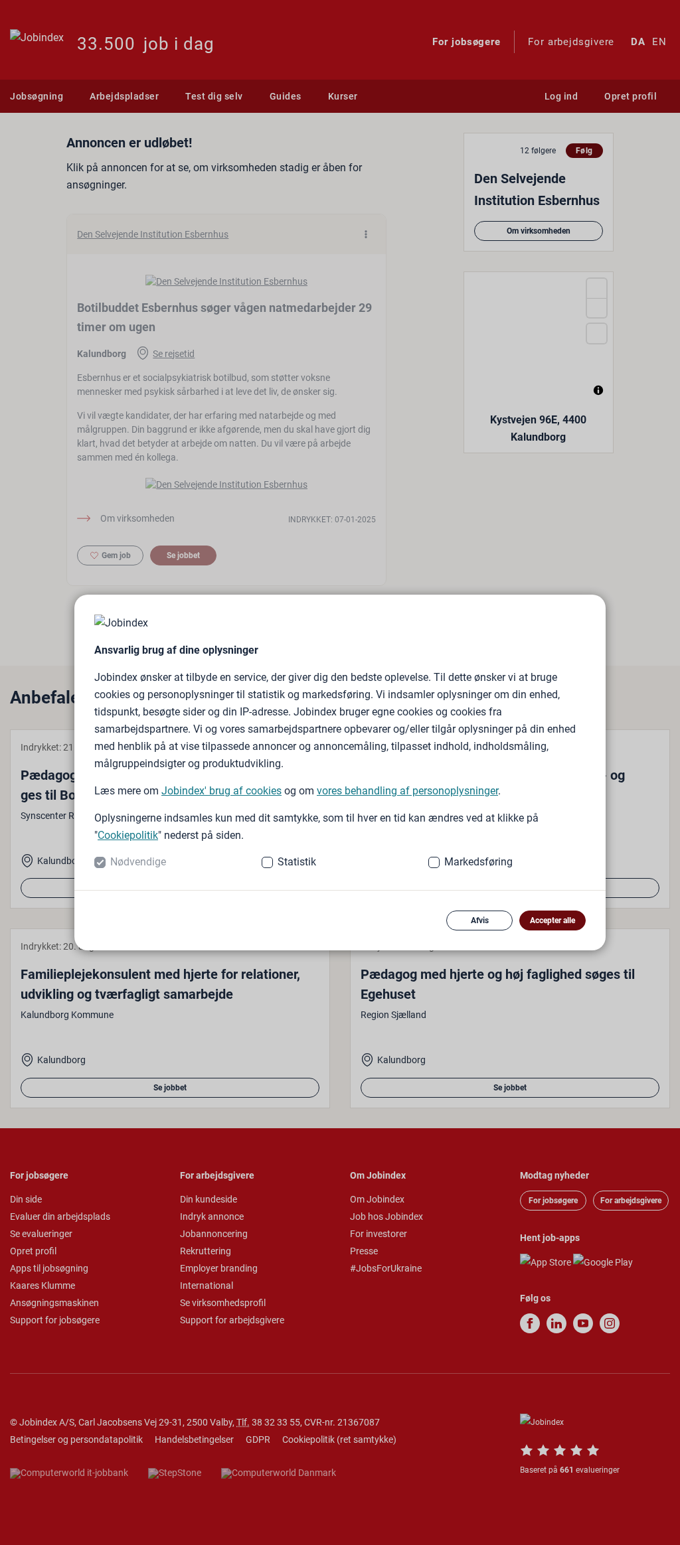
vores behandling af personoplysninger (407, 790)
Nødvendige (138, 861)
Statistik (297, 861)
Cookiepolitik (128, 835)
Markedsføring (478, 861)
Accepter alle (552, 920)
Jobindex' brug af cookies (221, 790)
